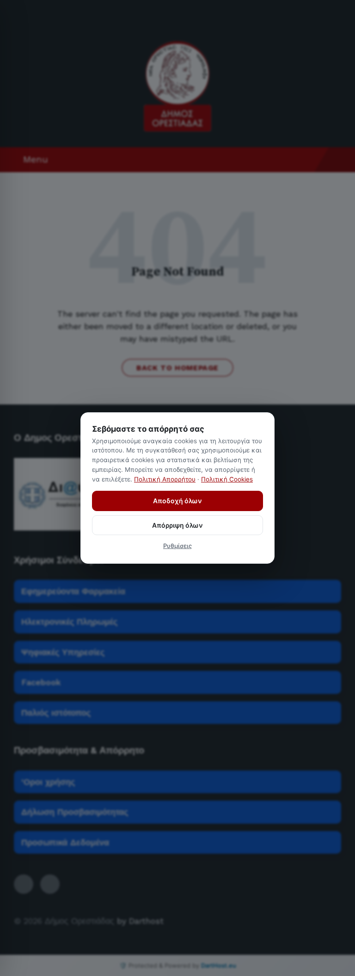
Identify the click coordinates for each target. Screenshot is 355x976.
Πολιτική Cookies (227, 479)
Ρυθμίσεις (177, 545)
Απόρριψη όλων (177, 525)
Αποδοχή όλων (177, 501)
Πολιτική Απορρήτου (165, 479)
